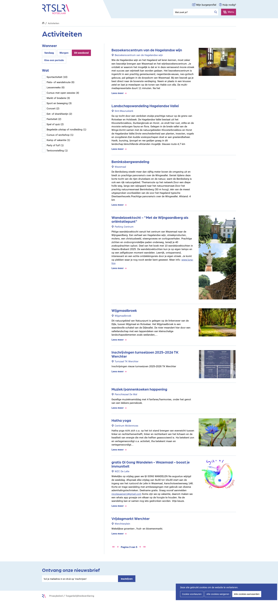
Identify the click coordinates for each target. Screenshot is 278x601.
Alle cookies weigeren (217, 593)
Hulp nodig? (229, 4)
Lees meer (117, 93)
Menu (231, 11)
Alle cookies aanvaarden (246, 593)
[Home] (56, 9)
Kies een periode (54, 60)
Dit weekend (81, 52)
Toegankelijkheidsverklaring (80, 595)
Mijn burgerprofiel (206, 4)
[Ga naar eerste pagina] (113, 547)
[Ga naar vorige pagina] (118, 547)
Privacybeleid (56, 595)
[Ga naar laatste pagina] (144, 547)
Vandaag (49, 52)
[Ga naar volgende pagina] (140, 547)
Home (43, 22)
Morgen (64, 52)
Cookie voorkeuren (192, 593)
